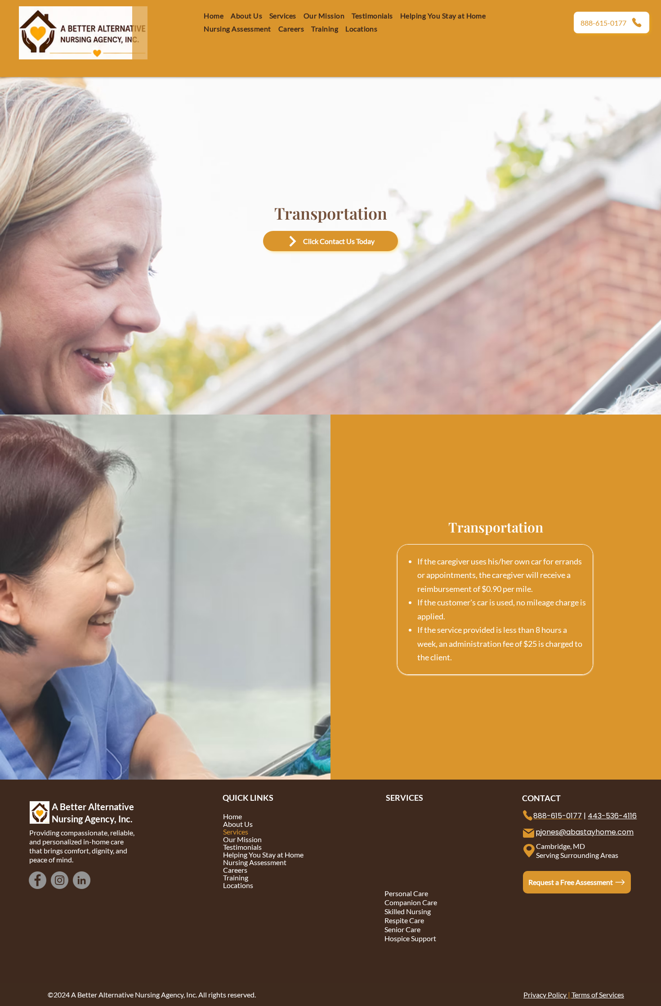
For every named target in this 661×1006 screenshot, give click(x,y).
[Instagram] (59, 880)
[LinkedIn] (81, 880)
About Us (238, 824)
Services (235, 831)
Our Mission (242, 839)
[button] (291, 28)
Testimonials (242, 847)
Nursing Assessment (254, 862)
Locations (238, 885)
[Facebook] (37, 880)
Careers (235, 870)
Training (235, 877)
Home (232, 816)
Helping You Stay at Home (263, 854)
